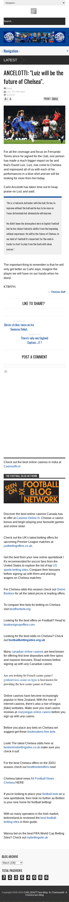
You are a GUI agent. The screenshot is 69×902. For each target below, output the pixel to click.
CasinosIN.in (12, 466)
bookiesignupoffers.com (19, 624)
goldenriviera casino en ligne (20, 680)
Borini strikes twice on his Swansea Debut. (19, 327)
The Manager (18, 91)
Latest (10, 60)
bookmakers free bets (41, 731)
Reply (9, 88)
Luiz (8, 91)
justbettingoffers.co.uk (18, 545)
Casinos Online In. (28, 517)
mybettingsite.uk (37, 837)
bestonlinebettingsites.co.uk (22, 747)
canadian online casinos (27, 651)
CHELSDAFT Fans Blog (36, 892)
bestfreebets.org (20, 609)
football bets (50, 793)
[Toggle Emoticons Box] (6, 371)
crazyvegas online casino (34, 712)
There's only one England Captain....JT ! (34, 340)
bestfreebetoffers (38, 766)
